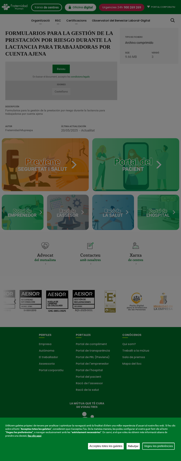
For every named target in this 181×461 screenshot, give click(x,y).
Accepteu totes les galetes (105, 446)
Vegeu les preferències (158, 446)
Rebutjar (133, 446)
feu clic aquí (34, 435)
